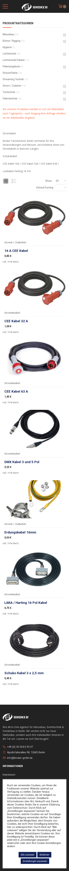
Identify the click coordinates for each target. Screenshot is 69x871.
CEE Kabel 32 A (16, 321)
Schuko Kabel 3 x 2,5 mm (24, 673)
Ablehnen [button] (44, 854)
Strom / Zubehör (12, 85)
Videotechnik (10, 98)
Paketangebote (11, 66)
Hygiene (7, 47)
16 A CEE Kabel (16, 251)
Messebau (8, 34)
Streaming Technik (13, 79)
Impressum (9, 774)
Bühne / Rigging (11, 40)
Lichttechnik (9, 53)
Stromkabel (12, 312)
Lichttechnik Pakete (14, 60)
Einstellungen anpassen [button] (35, 861)
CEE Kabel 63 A (16, 391)
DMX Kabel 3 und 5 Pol (21, 462)
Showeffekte (10, 72)
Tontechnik (9, 92)
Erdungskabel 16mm (20, 532)
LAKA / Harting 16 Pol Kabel (25, 603)
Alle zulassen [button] (27, 854)
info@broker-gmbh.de (20, 757)
